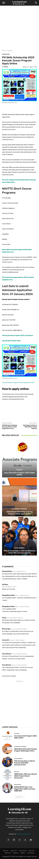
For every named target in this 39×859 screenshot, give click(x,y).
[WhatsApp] (25, 840)
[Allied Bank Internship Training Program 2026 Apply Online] (19, 497)
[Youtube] (31, 840)
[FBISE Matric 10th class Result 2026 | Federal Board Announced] (7, 775)
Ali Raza (5, 584)
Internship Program (19, 509)
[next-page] (6, 559)
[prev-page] (3, 559)
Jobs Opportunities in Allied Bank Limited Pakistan (30, 426)
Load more (19, 797)
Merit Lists (8, 853)
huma (6, 66)
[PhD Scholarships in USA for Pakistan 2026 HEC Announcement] (19, 536)
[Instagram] (14, 840)
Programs (10, 50)
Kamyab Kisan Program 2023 (11, 340)
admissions (17, 784)
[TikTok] (19, 840)
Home (4, 50)
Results (16, 771)
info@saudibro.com (23, 834)
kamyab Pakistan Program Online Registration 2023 (18, 382)
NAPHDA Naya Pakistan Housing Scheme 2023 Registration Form (9, 426)
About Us (5, 850)
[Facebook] (8, 840)
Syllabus (22, 853)
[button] (3, 3)
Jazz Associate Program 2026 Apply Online (19, 474)
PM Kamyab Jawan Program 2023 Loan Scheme (17, 335)
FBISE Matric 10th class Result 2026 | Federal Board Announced (25, 776)
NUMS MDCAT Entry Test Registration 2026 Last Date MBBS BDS (24, 789)
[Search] (36, 3)
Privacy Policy (23, 850)
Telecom (19, 469)
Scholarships (19, 548)
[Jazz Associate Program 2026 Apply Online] (19, 458)
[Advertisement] (19, 29)
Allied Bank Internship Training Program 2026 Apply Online (19, 513)
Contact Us (13, 850)
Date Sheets (30, 853)
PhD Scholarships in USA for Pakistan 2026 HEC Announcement (19, 552)
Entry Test (31, 850)
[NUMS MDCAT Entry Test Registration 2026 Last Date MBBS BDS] (7, 788)
